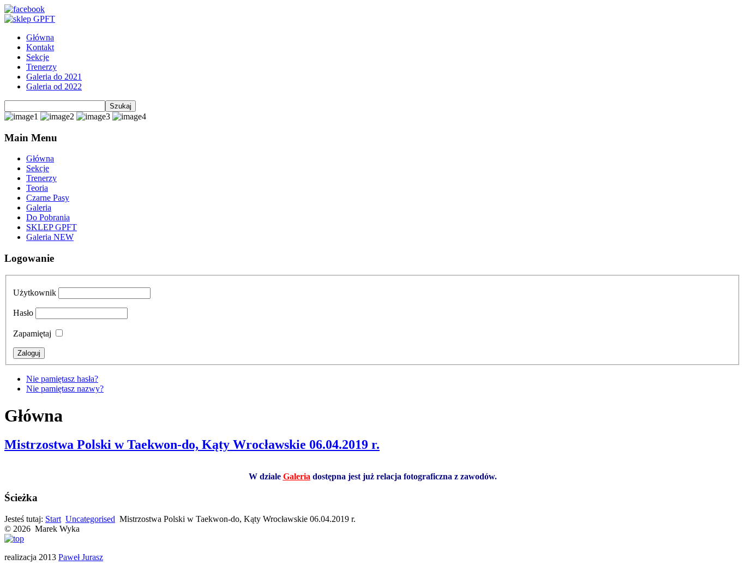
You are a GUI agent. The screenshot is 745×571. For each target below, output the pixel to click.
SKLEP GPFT (51, 227)
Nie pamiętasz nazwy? (65, 388)
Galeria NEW (50, 237)
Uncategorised (90, 519)
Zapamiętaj (32, 333)
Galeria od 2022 (54, 86)
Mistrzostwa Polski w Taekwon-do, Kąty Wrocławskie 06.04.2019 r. (192, 444)
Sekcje (37, 57)
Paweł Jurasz (80, 557)
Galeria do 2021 (54, 76)
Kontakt (40, 47)
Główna (40, 37)
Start (53, 519)
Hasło (23, 312)
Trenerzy (41, 66)
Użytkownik (34, 292)
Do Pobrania (48, 217)
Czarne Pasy (47, 197)
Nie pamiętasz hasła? (62, 378)
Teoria (37, 188)
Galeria (38, 207)
